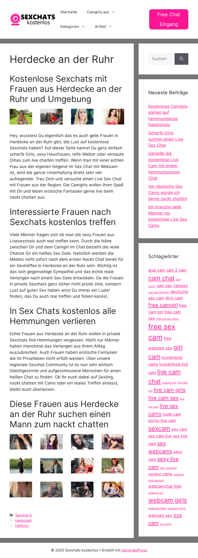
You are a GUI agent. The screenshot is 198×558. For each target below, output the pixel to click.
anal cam (156, 270)
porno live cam (162, 420)
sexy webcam (168, 468)
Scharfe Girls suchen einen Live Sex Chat (165, 139)
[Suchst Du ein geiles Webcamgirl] (82, 121)
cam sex (164, 285)
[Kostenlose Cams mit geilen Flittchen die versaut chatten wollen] (51, 494)
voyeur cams (160, 473)
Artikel (100, 26)
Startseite (68, 12)
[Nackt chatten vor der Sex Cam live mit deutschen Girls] (51, 470)
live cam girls (169, 390)
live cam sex (163, 398)
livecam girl (169, 382)
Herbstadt (23, 520)
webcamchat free (164, 486)
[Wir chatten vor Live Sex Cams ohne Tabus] (82, 494)
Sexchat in (23, 515)
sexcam (159, 428)
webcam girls (167, 500)
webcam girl (155, 492)
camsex (180, 285)
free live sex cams (167, 318)
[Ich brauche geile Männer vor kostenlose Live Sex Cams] (21, 446)
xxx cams (165, 524)
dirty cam (174, 298)
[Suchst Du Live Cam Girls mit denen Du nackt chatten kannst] (113, 494)
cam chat (161, 278)
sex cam (179, 429)
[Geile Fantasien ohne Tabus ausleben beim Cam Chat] (82, 470)
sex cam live (160, 436)
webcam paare (157, 508)
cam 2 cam (176, 270)
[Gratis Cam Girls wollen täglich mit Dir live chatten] (82, 446)
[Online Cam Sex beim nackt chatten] (113, 446)
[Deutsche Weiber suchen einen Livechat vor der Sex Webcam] (51, 121)
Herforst (22, 525)
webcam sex (160, 515)
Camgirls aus (98, 12)
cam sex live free (158, 292)
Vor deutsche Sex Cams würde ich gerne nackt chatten (167, 192)
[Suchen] (181, 59)
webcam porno (177, 508)
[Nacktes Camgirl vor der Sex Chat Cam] (21, 121)
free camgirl (163, 305)
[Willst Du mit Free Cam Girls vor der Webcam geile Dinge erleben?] (113, 121)
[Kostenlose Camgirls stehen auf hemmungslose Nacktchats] (113, 470)
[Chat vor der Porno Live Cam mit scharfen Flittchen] (21, 494)
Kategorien (69, 26)
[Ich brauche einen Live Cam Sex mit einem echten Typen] (51, 446)
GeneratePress (134, 550)
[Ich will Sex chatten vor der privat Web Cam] (21, 470)
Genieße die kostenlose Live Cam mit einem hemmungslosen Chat (164, 166)
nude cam (172, 414)
